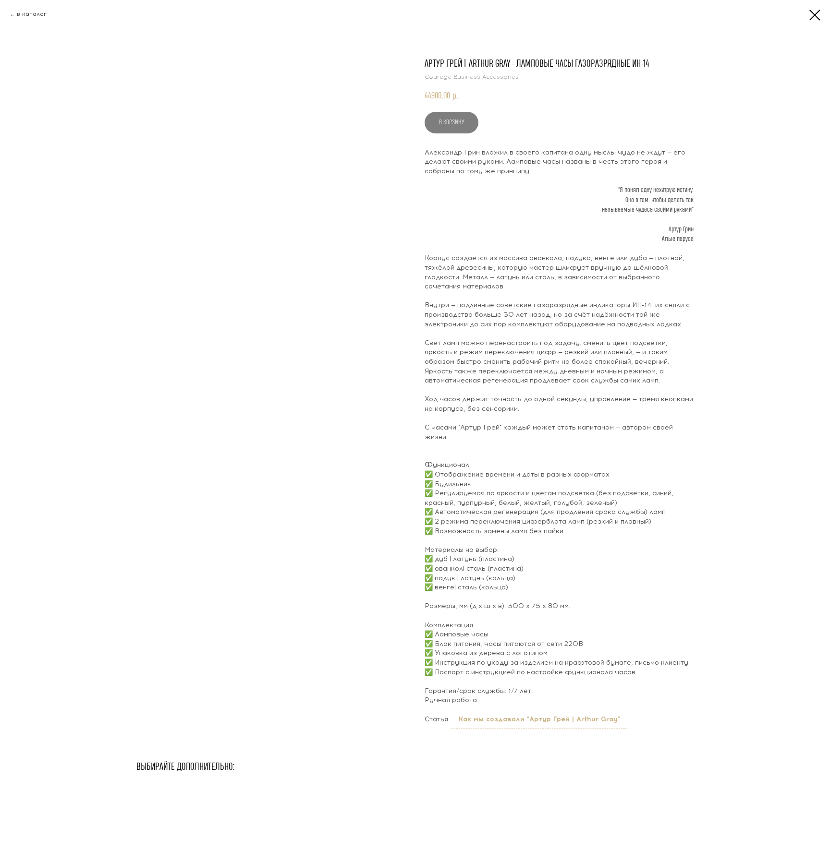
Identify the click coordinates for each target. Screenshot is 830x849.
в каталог (32, 14)
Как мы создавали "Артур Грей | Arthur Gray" (539, 719)
